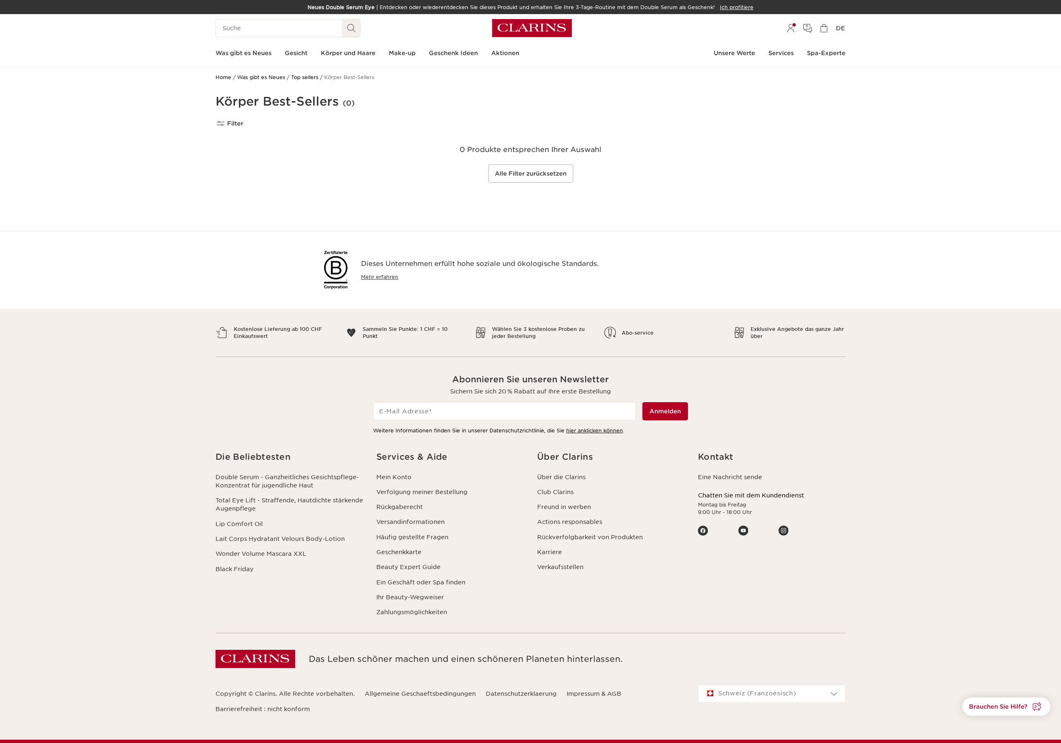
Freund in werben (564, 507)
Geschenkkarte (398, 552)
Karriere (549, 552)
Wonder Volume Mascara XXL (261, 553)
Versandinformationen (410, 522)
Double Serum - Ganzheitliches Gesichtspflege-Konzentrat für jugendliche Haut (287, 481)
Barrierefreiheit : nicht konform (263, 709)
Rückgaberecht (399, 507)
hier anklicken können (594, 430)
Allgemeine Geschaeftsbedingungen (420, 693)
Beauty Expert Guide (408, 567)
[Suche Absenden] (351, 28)
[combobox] (771, 694)
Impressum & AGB (594, 693)
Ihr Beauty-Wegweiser (410, 597)
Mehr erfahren (379, 277)
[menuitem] (791, 28)
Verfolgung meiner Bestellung (422, 492)
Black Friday (235, 569)
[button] (1006, 706)
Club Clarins (555, 492)
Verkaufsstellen (560, 567)
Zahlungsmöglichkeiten (411, 612)
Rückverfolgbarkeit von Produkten (590, 537)
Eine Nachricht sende (730, 477)
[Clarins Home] (531, 28)
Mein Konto (394, 477)
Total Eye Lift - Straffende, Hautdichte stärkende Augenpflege (289, 504)
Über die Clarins (561, 477)
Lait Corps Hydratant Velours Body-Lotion (280, 539)
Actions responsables (569, 522)
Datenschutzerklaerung (521, 693)
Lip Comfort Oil (239, 524)
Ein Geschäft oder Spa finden (420, 582)
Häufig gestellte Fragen (412, 537)
